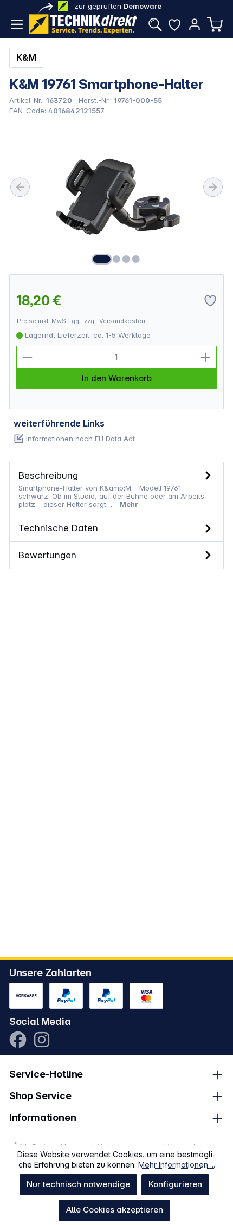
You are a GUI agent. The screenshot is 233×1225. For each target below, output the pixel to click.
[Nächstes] (212, 187)
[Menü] (16, 24)
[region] (116, 194)
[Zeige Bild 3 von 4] (126, 259)
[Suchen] (155, 24)
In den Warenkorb (117, 378)
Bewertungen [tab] (47, 554)
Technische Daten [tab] (58, 527)
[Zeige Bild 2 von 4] (116, 259)
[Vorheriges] (20, 187)
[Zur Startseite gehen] (83, 24)
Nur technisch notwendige (78, 1184)
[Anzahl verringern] (27, 357)
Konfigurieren (175, 1184)
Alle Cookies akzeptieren (114, 1209)
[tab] (117, 488)
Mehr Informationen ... (176, 1164)
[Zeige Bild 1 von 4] (102, 259)
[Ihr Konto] (194, 24)
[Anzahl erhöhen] (205, 357)
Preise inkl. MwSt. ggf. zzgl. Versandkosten (81, 321)
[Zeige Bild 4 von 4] (136, 259)
